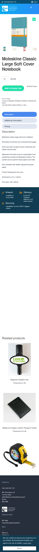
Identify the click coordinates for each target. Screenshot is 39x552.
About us (5, 533)
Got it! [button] (19, 548)
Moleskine (11, 101)
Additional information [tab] (13, 120)
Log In (36, 2)
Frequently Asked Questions (11, 523)
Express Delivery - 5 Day (19, 105)
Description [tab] (9, 114)
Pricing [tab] (7, 126)
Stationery (25, 101)
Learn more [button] (27, 543)
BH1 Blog (5, 520)
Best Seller (8, 105)
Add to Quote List (13, 88)
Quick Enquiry (33, 86)
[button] (31, 7)
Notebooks (18, 101)
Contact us (5, 535)
